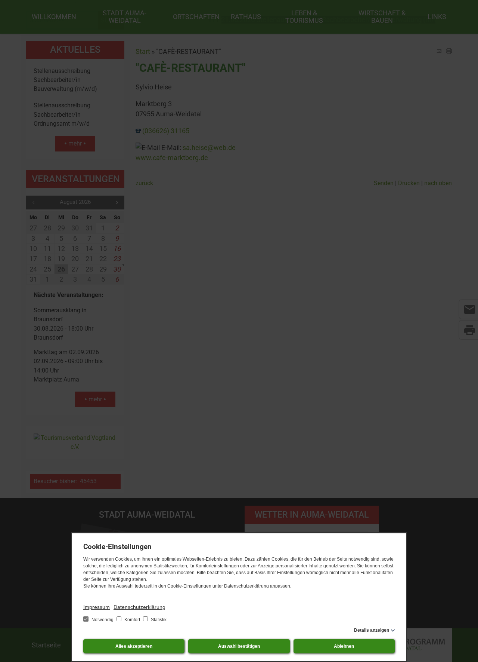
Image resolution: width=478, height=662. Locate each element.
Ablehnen (344, 646)
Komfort (132, 619)
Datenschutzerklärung (139, 607)
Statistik (158, 619)
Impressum (96, 607)
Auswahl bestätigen (239, 646)
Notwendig (102, 619)
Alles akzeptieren (133, 646)
